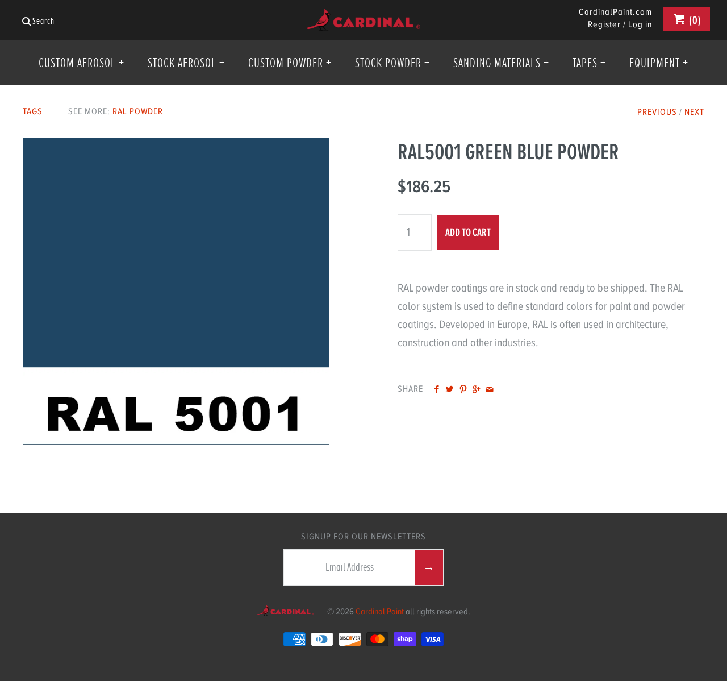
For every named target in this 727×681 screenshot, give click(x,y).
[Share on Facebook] (436, 390)
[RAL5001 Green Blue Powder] (176, 147)
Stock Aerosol (186, 62)
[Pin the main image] (463, 390)
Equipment (658, 62)
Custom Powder (290, 62)
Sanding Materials (501, 62)
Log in (640, 24)
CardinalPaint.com (615, 12)
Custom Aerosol (81, 62)
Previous (657, 112)
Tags (37, 111)
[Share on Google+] (476, 390)
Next (694, 112)
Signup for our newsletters (363, 536)
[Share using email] (489, 390)
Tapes (589, 62)
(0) (694, 20)
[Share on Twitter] (449, 390)
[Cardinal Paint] (363, 17)
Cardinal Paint (380, 612)
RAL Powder (137, 111)
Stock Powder (392, 62)
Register (604, 24)
